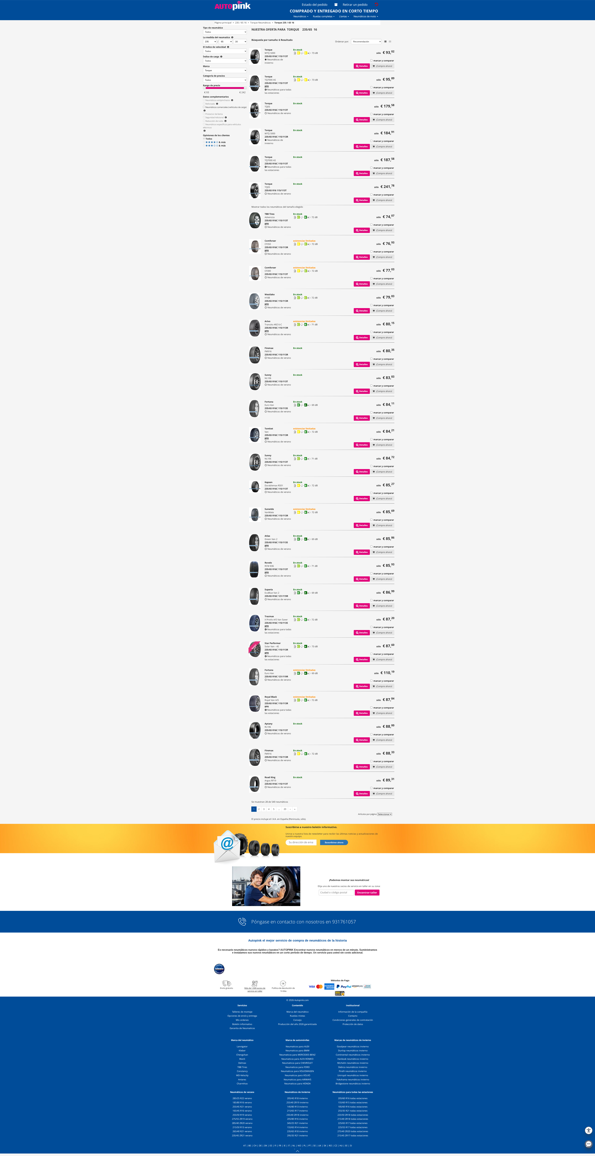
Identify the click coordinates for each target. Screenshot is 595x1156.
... (279, 809)
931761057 (344, 921)
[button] (589, 1130)
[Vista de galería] (390, 41)
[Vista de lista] (385, 41)
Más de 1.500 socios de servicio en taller (254, 989)
